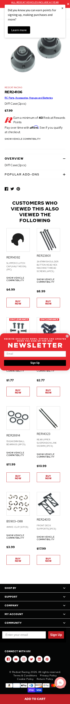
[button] (60, 683)
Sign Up (35, 363)
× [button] (62, 8)
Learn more (19, 30)
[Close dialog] (67, 336)
